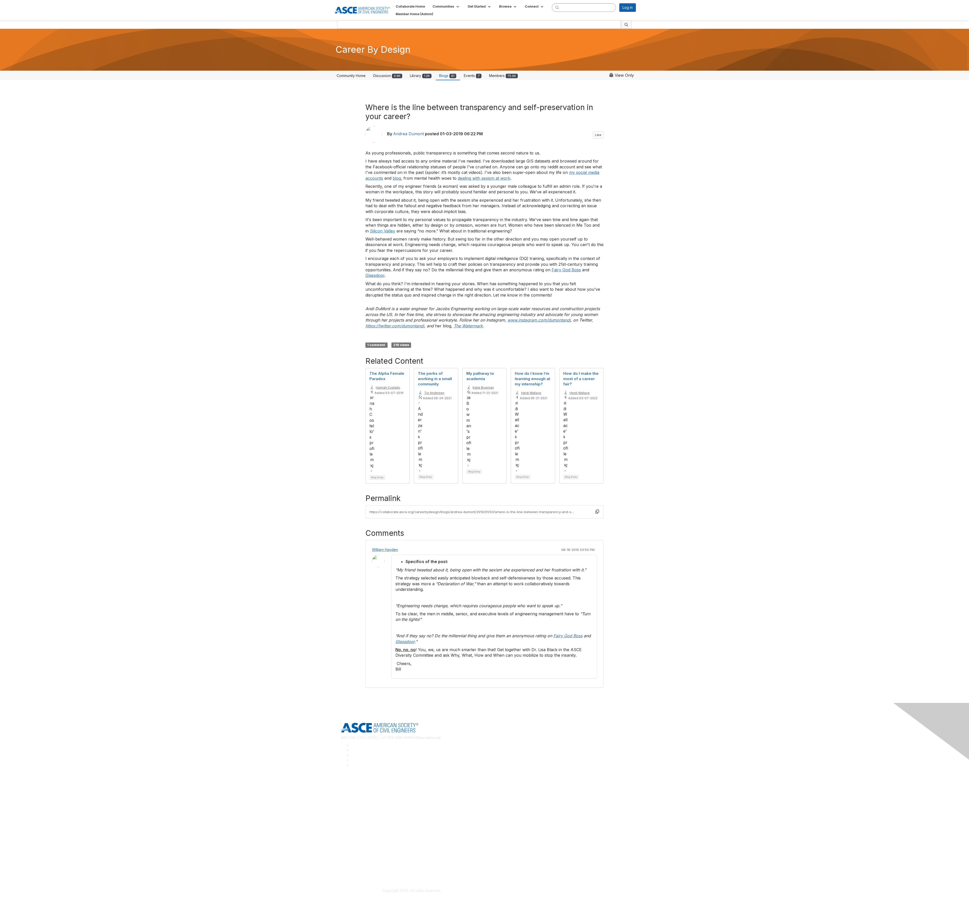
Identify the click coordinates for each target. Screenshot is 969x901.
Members (502, 75)
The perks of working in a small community (435, 378)
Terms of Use (352, 867)
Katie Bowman (483, 387)
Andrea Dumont (408, 133)
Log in (628, 7)
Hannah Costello (388, 387)
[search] (557, 7)
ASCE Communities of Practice (366, 801)
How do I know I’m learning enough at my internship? (532, 378)
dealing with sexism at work (484, 178)
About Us (348, 859)
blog (397, 178)
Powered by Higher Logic (557, 891)
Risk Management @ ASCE (363, 786)
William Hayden (385, 549)
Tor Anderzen (434, 393)
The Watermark (468, 325)
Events (472, 75)
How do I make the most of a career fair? (581, 378)
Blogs (446, 75)
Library (420, 75)
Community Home (351, 75)
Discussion (386, 75)
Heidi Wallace (531, 393)
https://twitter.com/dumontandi (394, 325)
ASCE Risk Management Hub (364, 794)
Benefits (348, 830)
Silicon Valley (382, 230)
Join (344, 823)
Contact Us (350, 838)
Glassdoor (375, 275)
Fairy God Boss (566, 269)
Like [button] (598, 135)
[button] (446, 6)
